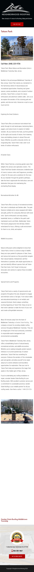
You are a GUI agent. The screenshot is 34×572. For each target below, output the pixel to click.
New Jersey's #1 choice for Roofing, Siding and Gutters (17, 18)
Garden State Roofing (22, 322)
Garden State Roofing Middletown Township (14, 520)
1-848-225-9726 (27, 389)
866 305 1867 (17, 24)
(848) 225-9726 (14, 64)
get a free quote (17, 556)
